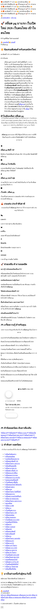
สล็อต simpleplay (10, 517)
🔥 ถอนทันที (5, 42)
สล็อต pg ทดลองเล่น (14, 597)
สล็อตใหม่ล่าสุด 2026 (12, 557)
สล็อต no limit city (11, 468)
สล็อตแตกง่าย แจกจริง (12, 477)
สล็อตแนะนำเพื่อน (11, 473)
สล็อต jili (34, 595)
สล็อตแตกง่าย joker (11, 475)
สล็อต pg (21, 104)
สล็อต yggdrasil (10, 527)
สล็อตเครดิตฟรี (10, 531)
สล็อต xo (8, 508)
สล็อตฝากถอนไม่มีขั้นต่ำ (13, 496)
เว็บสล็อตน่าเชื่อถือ (11, 482)
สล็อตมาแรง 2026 (11, 548)
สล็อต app (8, 489)
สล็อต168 (8, 529)
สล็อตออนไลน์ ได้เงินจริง (13, 484)
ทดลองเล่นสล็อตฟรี (11, 480)
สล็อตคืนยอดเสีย (10, 466)
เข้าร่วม (13, 18)
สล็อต (27, 109)
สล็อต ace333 (9, 543)
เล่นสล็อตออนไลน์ (11, 559)
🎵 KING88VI (5, 18)
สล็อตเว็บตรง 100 (11, 512)
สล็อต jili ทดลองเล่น (12, 498)
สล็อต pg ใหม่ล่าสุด (11, 566)
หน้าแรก (3, 595)
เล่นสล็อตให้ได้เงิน (11, 522)
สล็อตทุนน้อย (9, 515)
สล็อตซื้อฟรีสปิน (10, 569)
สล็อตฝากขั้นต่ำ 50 (11, 470)
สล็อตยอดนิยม (10, 456)
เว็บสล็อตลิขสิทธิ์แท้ (11, 564)
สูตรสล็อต (8, 503)
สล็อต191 (8, 524)
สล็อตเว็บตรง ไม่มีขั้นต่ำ (13, 491)
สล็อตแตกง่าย (10, 494)
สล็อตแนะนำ (9, 541)
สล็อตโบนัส (4, 597)
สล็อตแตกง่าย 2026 (25, 595)
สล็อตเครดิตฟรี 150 (11, 461)
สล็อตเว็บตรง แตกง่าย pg (13, 501)
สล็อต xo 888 (9, 505)
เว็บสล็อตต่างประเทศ (12, 555)
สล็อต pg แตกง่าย (11, 550)
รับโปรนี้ (12, 415)
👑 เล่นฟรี (12, 42)
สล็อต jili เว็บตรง (10, 552)
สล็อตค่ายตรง (10, 487)
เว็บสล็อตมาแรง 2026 (12, 520)
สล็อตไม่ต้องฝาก (10, 454)
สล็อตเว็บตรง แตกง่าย (12, 463)
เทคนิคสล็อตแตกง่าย (12, 459)
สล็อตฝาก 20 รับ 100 (12, 562)
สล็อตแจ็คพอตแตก (13, 595)
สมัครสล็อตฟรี (10, 534)
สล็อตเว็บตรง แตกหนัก (12, 538)
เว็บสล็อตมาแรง (10, 510)
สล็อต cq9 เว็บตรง (11, 545)
